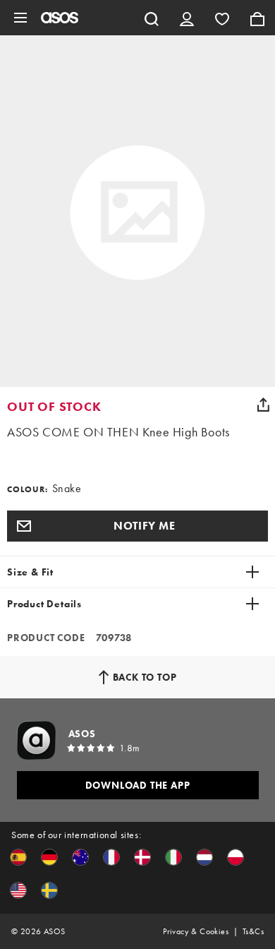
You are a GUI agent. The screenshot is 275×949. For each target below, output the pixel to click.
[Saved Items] (222, 17)
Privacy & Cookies (195, 931)
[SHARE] (263, 404)
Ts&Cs (253, 931)
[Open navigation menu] (20, 17)
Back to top (145, 677)
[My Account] (186, 17)
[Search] (151, 17)
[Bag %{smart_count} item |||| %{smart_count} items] (257, 17)
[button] (137, 526)
